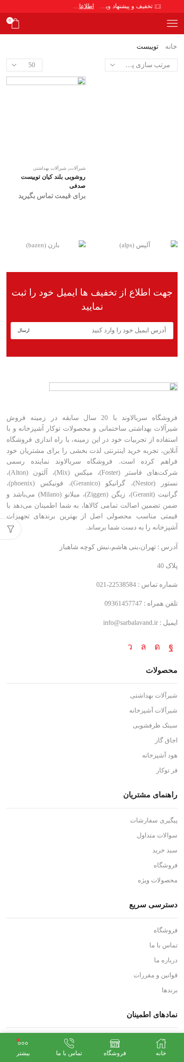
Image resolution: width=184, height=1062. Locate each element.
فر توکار (167, 770)
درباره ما (166, 960)
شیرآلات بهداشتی (49, 168)
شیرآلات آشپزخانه (153, 710)
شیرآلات (78, 168)
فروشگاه (166, 865)
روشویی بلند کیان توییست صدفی (53, 181)
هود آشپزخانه (160, 755)
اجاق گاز (166, 740)
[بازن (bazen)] (133, 245)
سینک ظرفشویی (155, 725)
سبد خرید (165, 850)
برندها (170, 990)
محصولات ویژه (158, 880)
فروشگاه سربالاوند (150, 417)
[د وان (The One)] (41, 245)
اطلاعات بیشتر (81, 6)
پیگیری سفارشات (154, 820)
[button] (175, 245)
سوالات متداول (157, 835)
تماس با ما (163, 945)
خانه (171, 46)
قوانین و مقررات (156, 975)
